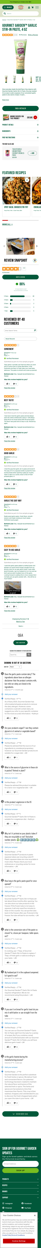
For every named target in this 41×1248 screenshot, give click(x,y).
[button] (12, 587)
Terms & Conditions (18, 1235)
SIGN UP (20, 1170)
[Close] (34, 1215)
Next (21, 626)
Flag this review (9, 388)
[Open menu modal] (37, 7)
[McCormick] (21, 7)
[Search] (5, 14)
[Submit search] (29, 655)
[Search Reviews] (35, 330)
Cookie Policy (7, 1235)
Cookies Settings (19, 1241)
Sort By (6, 667)
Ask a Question (20, 643)
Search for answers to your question (20, 651)
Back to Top (20, 622)
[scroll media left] (4, 246)
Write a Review (33, 35)
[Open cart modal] (32, 7)
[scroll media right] (37, 246)
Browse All (6, 224)
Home (4, 20)
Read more (5, 100)
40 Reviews (23, 35)
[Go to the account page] (29, 7)
